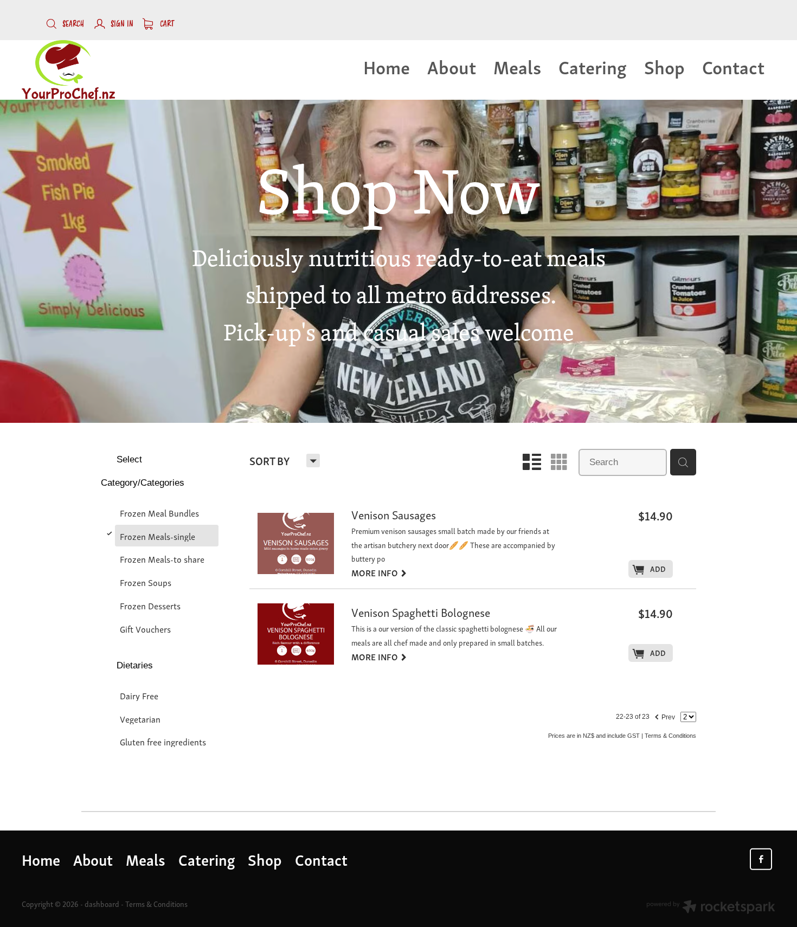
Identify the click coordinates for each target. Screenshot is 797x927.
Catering (592, 66)
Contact (733, 66)
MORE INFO (379, 572)
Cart (166, 23)
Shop (664, 66)
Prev (664, 715)
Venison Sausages (393, 516)
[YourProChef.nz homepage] (97, 70)
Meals (517, 66)
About (451, 66)
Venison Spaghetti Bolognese (420, 613)
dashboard (102, 903)
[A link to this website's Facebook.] (761, 859)
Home (386, 66)
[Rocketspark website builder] (710, 907)
